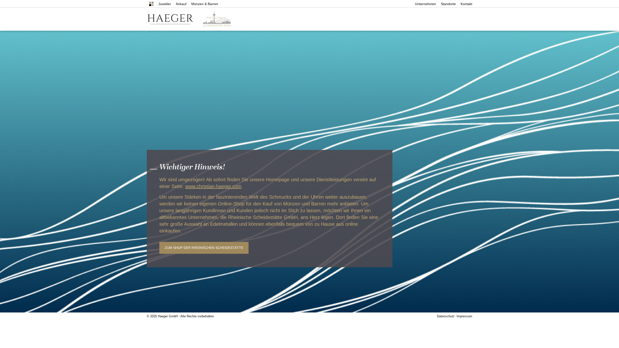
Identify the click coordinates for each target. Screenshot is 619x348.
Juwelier (164, 4)
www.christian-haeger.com (213, 186)
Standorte (448, 4)
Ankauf (181, 4)
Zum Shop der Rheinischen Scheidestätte (204, 248)
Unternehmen (425, 4)
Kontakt (466, 4)
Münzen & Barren (204, 4)
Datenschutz (446, 316)
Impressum (464, 316)
